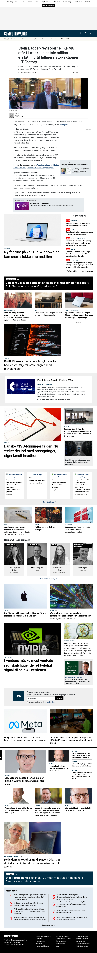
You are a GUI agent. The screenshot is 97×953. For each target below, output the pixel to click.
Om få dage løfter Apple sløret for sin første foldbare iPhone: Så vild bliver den (28, 904)
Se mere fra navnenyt (48, 579)
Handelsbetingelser (83, 944)
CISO (5, 443)
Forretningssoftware (11, 856)
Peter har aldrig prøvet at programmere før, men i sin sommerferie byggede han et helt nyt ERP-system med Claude (30, 897)
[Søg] (85, 34)
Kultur (37, 524)
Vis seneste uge (87, 271)
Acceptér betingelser (36, 702)
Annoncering (67, 2)
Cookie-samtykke (82, 939)
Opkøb (6, 524)
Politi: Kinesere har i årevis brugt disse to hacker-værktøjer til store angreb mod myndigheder (78, 254)
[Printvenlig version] (77, 72)
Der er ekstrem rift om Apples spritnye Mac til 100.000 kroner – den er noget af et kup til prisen (30, 918)
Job (23, 2)
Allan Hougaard (82, 568)
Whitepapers (60, 944)
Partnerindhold (61, 941)
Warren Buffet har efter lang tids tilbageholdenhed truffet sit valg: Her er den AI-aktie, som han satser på (72, 897)
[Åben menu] (90, 34)
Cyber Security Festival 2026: (39, 203)
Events (30, 2)
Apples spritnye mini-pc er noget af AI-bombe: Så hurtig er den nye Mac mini (71, 918)
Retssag (7, 735)
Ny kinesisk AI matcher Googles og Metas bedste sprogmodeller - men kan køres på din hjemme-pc (78, 243)
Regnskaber (8, 657)
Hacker (73, 249)
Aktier (52, 610)
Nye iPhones (15, 39)
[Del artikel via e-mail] (74, 72)
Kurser (37, 2)
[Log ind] (80, 34)
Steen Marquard (37, 568)
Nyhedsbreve (78, 2)
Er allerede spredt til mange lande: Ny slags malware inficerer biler (70, 911)
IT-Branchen (69, 524)
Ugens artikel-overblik (43, 936)
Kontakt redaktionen (42, 946)
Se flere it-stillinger (48, 502)
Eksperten (57, 2)
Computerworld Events (63, 939)
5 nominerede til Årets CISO (60, 39)
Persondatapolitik (82, 936)
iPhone (6, 610)
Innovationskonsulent (37, 480)
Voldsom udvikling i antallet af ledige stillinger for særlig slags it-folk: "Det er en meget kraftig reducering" (79, 265)
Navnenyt (39, 944)
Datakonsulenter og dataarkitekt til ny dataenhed (59, 485)
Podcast (39, 939)
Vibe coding (8, 310)
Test (72, 229)
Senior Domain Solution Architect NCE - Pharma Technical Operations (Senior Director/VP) (82, 487)
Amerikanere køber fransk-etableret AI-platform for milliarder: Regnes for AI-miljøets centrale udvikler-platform (72, 904)
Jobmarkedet (75, 260)
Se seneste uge (48, 925)
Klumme (66, 426)
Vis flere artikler (72, 271)
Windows (7, 248)
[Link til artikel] (32, 230)
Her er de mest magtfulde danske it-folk (35, 39)
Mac (51, 735)
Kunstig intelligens (78, 238)
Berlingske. (64, 125)
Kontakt (87, 2)
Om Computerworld (13, 2)
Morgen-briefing (69, 641)
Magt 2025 (9, 874)
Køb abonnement (48, 5)
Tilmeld (59, 698)
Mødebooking (46, 2)
